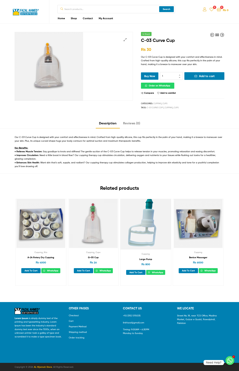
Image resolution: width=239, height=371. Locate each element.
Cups (164, 103)
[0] (211, 9)
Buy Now (149, 76)
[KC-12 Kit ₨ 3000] (222, 35)
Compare (149, 92)
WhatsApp (52, 270)
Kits (45, 252)
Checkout (74, 315)
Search (166, 9)
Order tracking (76, 337)
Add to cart (207, 76)
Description (108, 123)
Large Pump (145, 259)
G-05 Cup (93, 257)
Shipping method (78, 332)
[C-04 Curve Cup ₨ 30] (212, 35)
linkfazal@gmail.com (133, 322)
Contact (88, 18)
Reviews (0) (131, 123)
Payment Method (77, 326)
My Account (106, 18)
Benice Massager (198, 257)
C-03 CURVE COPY (155, 107)
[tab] (108, 124)
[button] (182, 86)
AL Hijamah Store (43, 366)
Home (61, 18)
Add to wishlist (168, 92)
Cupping (157, 103)
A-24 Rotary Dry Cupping (40, 257)
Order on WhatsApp (159, 85)
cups (176, 107)
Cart (71, 320)
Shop (74, 18)
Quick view (49, 226)
